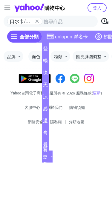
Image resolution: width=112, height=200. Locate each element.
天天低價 (45, 86)
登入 (97, 7)
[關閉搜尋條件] (37, 21)
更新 (97, 93)
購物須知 (77, 107)
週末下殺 (45, 122)
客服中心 (32, 107)
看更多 (45, 156)
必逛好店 (45, 110)
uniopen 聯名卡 (71, 36)
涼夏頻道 (45, 98)
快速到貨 (45, 74)
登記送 (45, 50)
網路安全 (35, 121)
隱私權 (56, 121)
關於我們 (54, 107)
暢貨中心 (45, 62)
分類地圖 (76, 121)
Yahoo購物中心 (39, 8)
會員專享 (45, 134)
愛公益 (45, 146)
